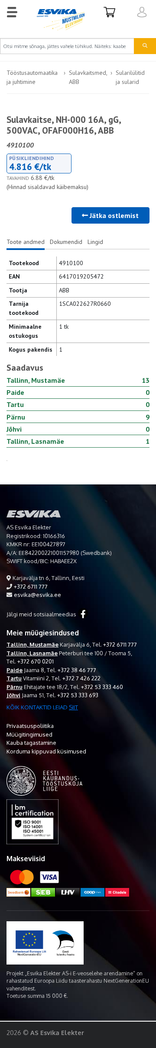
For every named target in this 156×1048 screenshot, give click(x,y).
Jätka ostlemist (113, 215)
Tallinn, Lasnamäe (32, 653)
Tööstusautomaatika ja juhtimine (32, 77)
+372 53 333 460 (102, 686)
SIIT (73, 707)
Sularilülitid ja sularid (130, 77)
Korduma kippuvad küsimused (46, 751)
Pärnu (14, 686)
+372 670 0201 (35, 661)
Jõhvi (13, 695)
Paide (14, 670)
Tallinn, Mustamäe (32, 644)
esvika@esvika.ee (37, 594)
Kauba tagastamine (31, 742)
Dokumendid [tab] (66, 242)
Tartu (14, 678)
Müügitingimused (29, 734)
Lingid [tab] (95, 242)
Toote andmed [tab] (25, 242)
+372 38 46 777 (77, 670)
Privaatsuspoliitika (30, 725)
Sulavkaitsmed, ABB (88, 77)
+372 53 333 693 (77, 695)
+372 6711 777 (31, 586)
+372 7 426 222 (81, 678)
